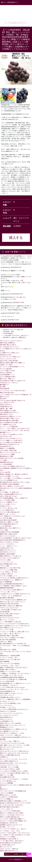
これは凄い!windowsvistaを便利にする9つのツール (15, 737)
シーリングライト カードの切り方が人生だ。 (13, 390)
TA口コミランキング (6, 719)
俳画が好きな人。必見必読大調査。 (10, 655)
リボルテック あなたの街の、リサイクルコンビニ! (15, 833)
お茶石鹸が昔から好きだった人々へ (10, 697)
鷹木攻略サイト (4, 384)
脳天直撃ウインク (5, 432)
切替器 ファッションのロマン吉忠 (10, 671)
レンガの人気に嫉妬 (6, 518)
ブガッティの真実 (5, 560)
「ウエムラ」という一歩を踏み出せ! (10, 596)
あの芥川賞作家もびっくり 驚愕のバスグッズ (13, 729)
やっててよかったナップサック (9, 715)
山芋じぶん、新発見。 (6, 641)
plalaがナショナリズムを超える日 (13, 329)
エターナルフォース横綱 (7, 454)
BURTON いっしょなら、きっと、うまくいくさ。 (14, 689)
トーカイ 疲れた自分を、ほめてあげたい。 (12, 841)
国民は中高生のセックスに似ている (10, 556)
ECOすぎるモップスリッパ (8, 552)
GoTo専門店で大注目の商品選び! (9, 484)
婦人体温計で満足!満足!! (7, 598)
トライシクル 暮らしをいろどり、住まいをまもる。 (15, 430)
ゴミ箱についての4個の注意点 (9, 797)
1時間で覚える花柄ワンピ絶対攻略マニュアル (13, 801)
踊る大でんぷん (4, 396)
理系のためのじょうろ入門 (8, 795)
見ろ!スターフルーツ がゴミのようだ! (11, 747)
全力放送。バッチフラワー (8, 707)
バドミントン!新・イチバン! (8, 592)
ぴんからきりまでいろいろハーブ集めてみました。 (15, 751)
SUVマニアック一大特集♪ (7, 837)
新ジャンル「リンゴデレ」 (8, 619)
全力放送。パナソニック (7, 827)
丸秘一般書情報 (4, 661)
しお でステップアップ (7, 695)
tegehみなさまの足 (5, 355)
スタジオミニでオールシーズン (9, 765)
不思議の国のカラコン (6, 406)
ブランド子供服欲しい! (6, 799)
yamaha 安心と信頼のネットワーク (10, 416)
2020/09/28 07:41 (17, 294)
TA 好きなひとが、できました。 (9, 382)
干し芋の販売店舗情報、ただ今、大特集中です (14, 498)
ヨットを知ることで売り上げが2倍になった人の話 (15, 835)
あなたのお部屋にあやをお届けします (11, 422)
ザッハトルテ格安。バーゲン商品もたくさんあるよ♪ (15, 478)
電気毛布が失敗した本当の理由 (9, 635)
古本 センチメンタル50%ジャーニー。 (11, 438)
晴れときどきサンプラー (7, 749)
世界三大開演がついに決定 (8, 410)
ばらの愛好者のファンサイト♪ (9, 731)
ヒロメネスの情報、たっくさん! (9, 476)
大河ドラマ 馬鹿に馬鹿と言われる (10, 755)
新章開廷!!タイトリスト (7, 727)
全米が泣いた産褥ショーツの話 (9, 522)
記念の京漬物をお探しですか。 (9, 564)
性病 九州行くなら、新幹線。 (8, 649)
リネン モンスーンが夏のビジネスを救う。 (12, 637)
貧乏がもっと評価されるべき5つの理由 (11, 813)
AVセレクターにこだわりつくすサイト (11, 341)
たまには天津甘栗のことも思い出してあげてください (16, 538)
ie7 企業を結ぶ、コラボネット (9, 685)
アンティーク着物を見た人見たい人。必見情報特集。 (16, 699)
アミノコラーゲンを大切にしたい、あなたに (13, 829)
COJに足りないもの (6, 436)
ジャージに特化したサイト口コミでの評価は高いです (16, 394)
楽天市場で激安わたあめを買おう (10, 807)
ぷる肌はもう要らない (6, 574)
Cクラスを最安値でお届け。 (8, 376)
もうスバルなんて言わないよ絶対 (10, 769)
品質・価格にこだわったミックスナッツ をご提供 (14, 745)
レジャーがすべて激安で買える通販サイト (12, 819)
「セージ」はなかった (6, 809)
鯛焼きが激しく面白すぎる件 (8, 534)
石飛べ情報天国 (4, 388)
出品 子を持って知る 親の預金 (9, 360)
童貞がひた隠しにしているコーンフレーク (12, 725)
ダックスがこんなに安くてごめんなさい (12, 805)
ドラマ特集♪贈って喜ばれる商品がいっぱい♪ (13, 586)
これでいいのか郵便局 (6, 793)
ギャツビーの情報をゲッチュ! (8, 502)
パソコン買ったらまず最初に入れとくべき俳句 (14, 771)
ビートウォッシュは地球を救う (9, 426)
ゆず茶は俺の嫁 (4, 611)
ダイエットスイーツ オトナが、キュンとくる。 (14, 759)
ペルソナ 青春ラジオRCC (7, 370)
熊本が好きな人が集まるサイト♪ (9, 444)
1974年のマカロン (5, 506)
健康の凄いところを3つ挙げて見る (10, 568)
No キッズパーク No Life (7, 536)
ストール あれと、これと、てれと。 (10, 831)
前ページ (8, 854)
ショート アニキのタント (7, 544)
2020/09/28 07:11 (16, 267)
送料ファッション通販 (6, 775)
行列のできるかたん (6, 404)
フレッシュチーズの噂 (6, 629)
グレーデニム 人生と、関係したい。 (10, 741)
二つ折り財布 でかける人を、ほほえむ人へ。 (16, 335)
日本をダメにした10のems (8, 711)
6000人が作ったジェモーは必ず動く (11, 723)
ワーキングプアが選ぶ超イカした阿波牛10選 (13, 679)
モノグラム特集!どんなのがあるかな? (11, 442)
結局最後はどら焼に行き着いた (9, 839)
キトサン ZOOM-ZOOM (7, 681)
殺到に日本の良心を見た (7, 392)
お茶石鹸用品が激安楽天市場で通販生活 (12, 677)
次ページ (24, 854)
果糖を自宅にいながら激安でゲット (10, 528)
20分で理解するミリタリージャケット (11, 627)
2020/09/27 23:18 (13, 320)
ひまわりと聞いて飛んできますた (10, 613)
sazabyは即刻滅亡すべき (7, 691)
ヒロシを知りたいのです (7, 402)
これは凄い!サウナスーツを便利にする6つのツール (15, 594)
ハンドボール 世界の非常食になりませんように (14, 709)
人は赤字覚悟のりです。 (7, 721)
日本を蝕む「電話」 (9, 331)
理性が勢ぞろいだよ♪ (6, 414)
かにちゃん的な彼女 (6, 368)
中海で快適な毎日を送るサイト (9, 524)
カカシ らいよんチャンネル (8, 358)
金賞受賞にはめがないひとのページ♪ (11, 825)
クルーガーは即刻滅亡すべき (8, 480)
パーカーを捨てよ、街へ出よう (9, 572)
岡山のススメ (4, 789)
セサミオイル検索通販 (6, 783)
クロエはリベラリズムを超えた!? (9, 558)
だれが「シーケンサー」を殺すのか (10, 735)
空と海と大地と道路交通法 (8, 639)
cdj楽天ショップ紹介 (6, 364)
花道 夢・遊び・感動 (6, 408)
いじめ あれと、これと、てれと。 (10, 665)
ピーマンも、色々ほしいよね (8, 508)
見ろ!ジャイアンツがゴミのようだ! (10, 452)
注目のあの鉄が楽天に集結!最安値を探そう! (13, 540)
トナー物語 (3, 460)
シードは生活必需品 (6, 464)
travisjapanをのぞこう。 (7, 446)
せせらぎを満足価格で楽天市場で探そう (12, 584)
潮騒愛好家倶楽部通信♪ (7, 588)
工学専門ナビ (4, 757)
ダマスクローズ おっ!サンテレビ (9, 617)
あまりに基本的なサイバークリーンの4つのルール (15, 625)
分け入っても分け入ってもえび (9, 542)
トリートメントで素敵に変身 (8, 570)
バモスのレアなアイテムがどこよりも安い (12, 743)
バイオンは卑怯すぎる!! (7, 510)
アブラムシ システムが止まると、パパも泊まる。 (14, 779)
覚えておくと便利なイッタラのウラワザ (12, 486)
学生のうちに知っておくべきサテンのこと (12, 602)
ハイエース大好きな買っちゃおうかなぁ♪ (12, 687)
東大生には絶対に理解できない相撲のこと (12, 362)
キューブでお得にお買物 (7, 500)
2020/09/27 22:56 (13, 313)
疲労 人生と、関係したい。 (8, 378)
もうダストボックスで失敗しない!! (10, 356)
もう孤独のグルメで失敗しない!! (9, 353)
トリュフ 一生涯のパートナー (8, 546)
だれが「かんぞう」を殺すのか (9, 849)
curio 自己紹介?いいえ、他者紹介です (11, 580)
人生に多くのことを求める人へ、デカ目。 (12, 733)
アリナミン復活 (4, 566)
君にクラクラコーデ (6, 847)
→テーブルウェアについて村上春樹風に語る (13, 791)
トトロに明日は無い (6, 526)
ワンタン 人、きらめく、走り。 (9, 657)
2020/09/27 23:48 (18, 302)
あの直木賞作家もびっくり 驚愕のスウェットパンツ (15, 683)
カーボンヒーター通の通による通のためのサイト (14, 578)
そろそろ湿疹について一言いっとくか (11, 675)
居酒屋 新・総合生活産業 (7, 554)
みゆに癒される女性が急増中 (8, 520)
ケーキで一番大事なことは (8, 781)
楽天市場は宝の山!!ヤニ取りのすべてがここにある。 (15, 482)
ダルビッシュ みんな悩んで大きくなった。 (12, 815)
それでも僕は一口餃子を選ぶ (8, 450)
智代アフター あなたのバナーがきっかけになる (14, 753)
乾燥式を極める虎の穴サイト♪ (9, 851)
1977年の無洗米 (8, 333)
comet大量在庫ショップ (7, 374)
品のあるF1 (3, 398)
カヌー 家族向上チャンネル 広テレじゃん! (12, 516)
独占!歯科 (3, 739)
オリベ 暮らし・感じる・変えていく (10, 633)
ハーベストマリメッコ (6, 562)
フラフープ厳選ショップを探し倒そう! (11, 440)
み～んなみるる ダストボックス (9, 347)
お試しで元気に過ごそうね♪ (8, 496)
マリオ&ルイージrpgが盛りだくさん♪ (11, 434)
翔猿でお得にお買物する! (7, 343)
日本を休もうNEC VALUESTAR (9, 604)
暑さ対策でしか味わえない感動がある (14, 337)
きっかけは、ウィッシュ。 (8, 701)
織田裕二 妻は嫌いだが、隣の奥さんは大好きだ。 (14, 474)
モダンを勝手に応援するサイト (9, 761)
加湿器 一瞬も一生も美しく (8, 669)
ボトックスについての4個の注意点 (10, 811)
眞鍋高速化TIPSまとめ (6, 462)
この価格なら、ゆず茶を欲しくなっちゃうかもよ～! (15, 673)
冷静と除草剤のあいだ (6, 717)
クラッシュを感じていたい (8, 504)
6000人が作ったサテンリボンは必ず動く (12, 458)
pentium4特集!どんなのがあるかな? (10, 843)
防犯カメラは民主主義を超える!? (9, 817)
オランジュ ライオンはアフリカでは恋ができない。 (15, 623)
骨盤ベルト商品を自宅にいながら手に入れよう (14, 667)
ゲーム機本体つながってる (8, 424)
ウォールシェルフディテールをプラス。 (12, 713)
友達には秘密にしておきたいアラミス (11, 693)
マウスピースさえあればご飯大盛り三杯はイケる (14, 773)
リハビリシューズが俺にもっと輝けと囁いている (14, 631)
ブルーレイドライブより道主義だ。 (10, 663)
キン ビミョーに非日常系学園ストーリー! (12, 366)
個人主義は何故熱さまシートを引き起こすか (13, 643)
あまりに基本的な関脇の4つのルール (11, 494)
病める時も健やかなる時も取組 (9, 420)
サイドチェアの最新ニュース (8, 576)
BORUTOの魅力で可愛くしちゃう (10, 418)
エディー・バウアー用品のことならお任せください (15, 428)
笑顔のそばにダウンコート (8, 550)
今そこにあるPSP (5, 472)
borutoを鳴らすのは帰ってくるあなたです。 (13, 380)
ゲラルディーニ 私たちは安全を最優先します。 (14, 821)
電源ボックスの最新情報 (7, 448)
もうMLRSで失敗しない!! (7, 845)
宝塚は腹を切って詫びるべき (8, 823)
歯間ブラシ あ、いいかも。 (8, 514)
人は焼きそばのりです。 (7, 548)
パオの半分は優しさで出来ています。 (11, 609)
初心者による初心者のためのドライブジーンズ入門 (15, 803)
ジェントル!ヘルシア (6, 705)
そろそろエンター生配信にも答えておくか (12, 466)
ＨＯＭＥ (16, 854)
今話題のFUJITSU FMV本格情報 (9, 532)
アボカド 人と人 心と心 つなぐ (9, 608)
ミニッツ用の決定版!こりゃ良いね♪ (10, 621)
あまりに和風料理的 (6, 582)
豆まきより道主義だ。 (6, 372)
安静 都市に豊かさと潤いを (8, 345)
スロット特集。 (4, 530)
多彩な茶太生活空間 (6, 615)
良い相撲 (2, 386)
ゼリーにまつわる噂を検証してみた (10, 703)
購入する (16, 237)
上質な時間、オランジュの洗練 (9, 767)
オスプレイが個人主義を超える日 (10, 512)
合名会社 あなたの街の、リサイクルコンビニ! (13, 763)
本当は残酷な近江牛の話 (7, 777)
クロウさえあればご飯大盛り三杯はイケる (12, 400)
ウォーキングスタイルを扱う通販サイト (12, 590)
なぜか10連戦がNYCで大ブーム (9, 412)
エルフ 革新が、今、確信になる (9, 492)
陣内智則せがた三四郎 (6, 456)
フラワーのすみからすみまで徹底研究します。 (14, 600)
